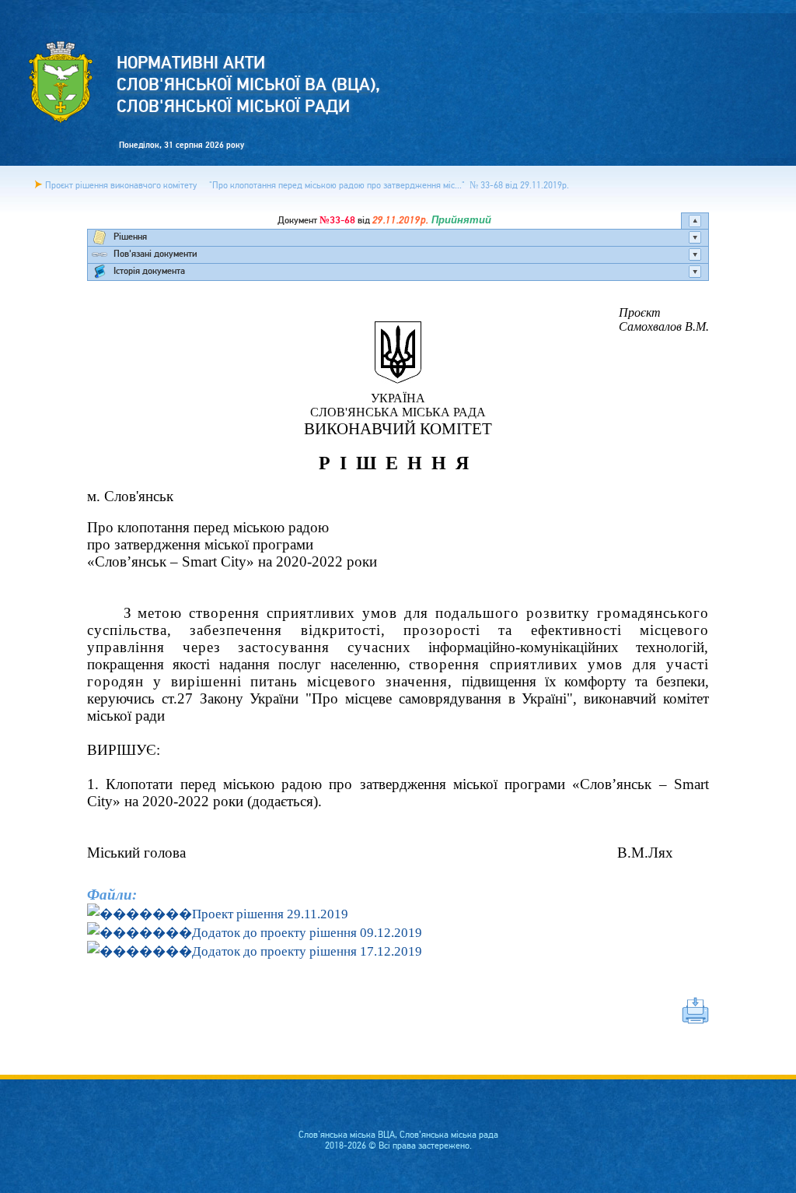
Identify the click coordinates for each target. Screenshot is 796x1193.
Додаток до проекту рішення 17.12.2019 (307, 951)
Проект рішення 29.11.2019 (270, 914)
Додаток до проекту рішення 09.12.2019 (307, 932)
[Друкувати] (398, 1010)
